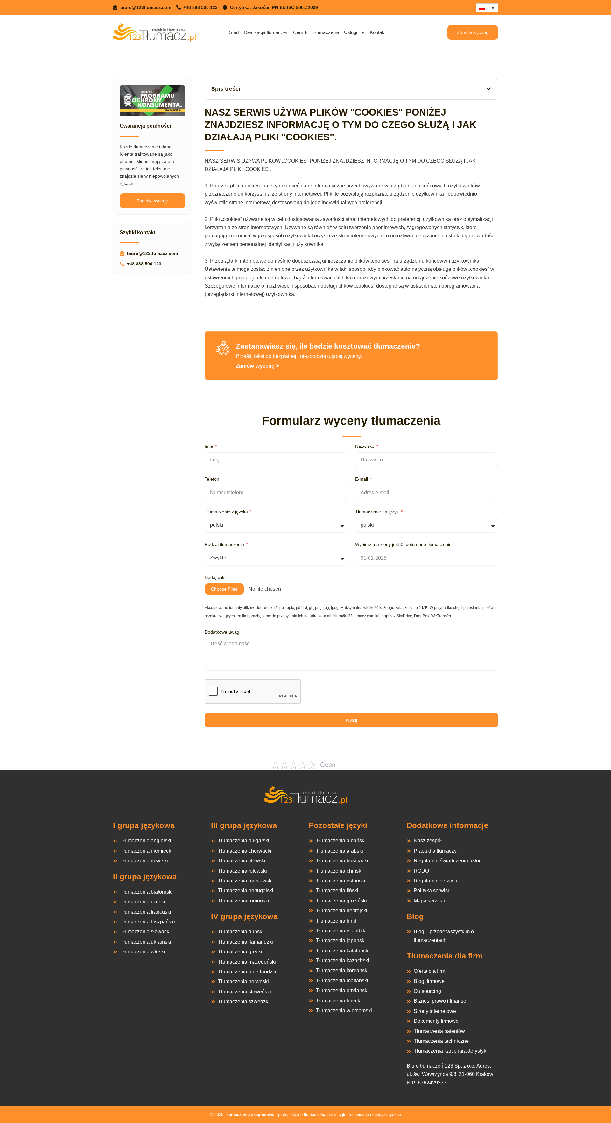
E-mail (362, 478)
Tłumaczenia (326, 32)
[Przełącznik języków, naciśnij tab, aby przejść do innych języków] (487, 7)
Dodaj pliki (215, 577)
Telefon (212, 478)
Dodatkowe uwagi (222, 632)
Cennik (300, 32)
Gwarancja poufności (145, 126)
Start (234, 32)
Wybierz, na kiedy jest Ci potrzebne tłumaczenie (403, 544)
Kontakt (378, 32)
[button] (488, 88)
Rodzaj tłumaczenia (225, 544)
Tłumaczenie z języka (227, 511)
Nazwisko (365, 446)
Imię (209, 446)
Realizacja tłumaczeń (266, 32)
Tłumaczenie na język (377, 511)
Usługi (350, 32)
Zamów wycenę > (257, 366)
